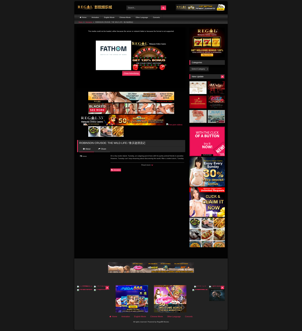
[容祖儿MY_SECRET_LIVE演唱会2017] (198, 116)
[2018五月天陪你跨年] (216, 102)
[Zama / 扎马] (200, 287)
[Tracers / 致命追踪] (102, 287)
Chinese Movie (125, 17)
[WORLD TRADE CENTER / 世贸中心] (85, 287)
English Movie (109, 17)
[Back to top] (294, 324)
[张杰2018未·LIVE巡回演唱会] (216, 87)
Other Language (142, 17)
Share (103, 149)
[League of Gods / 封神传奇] (102, 290)
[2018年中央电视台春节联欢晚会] (198, 102)
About (87, 149)
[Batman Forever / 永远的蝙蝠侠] (85, 290)
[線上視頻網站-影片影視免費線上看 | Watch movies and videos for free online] (95, 8)
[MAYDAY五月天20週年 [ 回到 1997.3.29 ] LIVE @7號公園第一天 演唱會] (216, 116)
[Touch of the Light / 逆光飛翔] (217, 287)
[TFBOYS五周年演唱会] (198, 87)
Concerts (156, 17)
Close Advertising (131, 73)
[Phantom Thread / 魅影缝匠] (217, 295)
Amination (95, 17)
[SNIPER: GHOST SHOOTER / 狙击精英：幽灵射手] (200, 290)
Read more (146, 165)
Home (84, 17)
